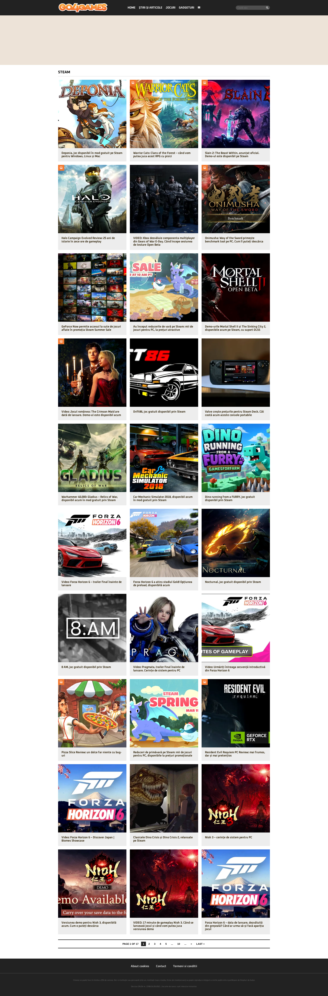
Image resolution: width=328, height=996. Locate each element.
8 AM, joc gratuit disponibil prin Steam (86, 667)
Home (131, 7)
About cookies (140, 966)
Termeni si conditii (185, 966)
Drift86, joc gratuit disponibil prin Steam (159, 411)
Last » (200, 944)
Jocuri (170, 7)
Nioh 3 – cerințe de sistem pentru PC (228, 837)
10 (178, 944)
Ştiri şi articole (150, 7)
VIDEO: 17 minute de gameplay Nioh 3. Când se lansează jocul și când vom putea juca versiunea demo (163, 926)
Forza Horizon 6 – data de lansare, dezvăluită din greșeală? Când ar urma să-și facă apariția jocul (234, 926)
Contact (161, 966)
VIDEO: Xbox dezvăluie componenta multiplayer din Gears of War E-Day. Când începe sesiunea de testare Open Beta (164, 241)
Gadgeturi (186, 7)
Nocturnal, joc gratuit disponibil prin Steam (233, 582)
